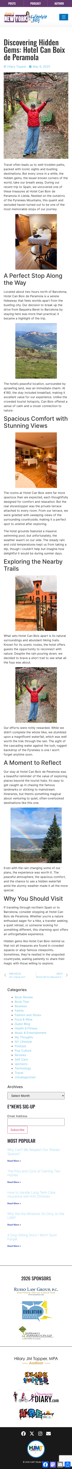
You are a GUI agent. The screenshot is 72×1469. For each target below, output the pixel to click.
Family (19, 1010)
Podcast (20, 1046)
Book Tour (22, 1001)
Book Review (24, 997)
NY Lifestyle (23, 1041)
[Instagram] (40, 1433)
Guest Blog (22, 1024)
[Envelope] (48, 1433)
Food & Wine (23, 1019)
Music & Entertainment (30, 1033)
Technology (23, 1068)
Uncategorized (25, 1077)
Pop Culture (23, 1050)
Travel (19, 1073)
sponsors (21, 1064)
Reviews (20, 1055)
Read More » (14, 1160)
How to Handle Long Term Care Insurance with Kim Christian (31, 1194)
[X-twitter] (32, 1433)
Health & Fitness (26, 1028)
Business (21, 1006)
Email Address (17, 1116)
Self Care (21, 1059)
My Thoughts (24, 1037)
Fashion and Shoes (28, 1015)
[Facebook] (23, 1433)
